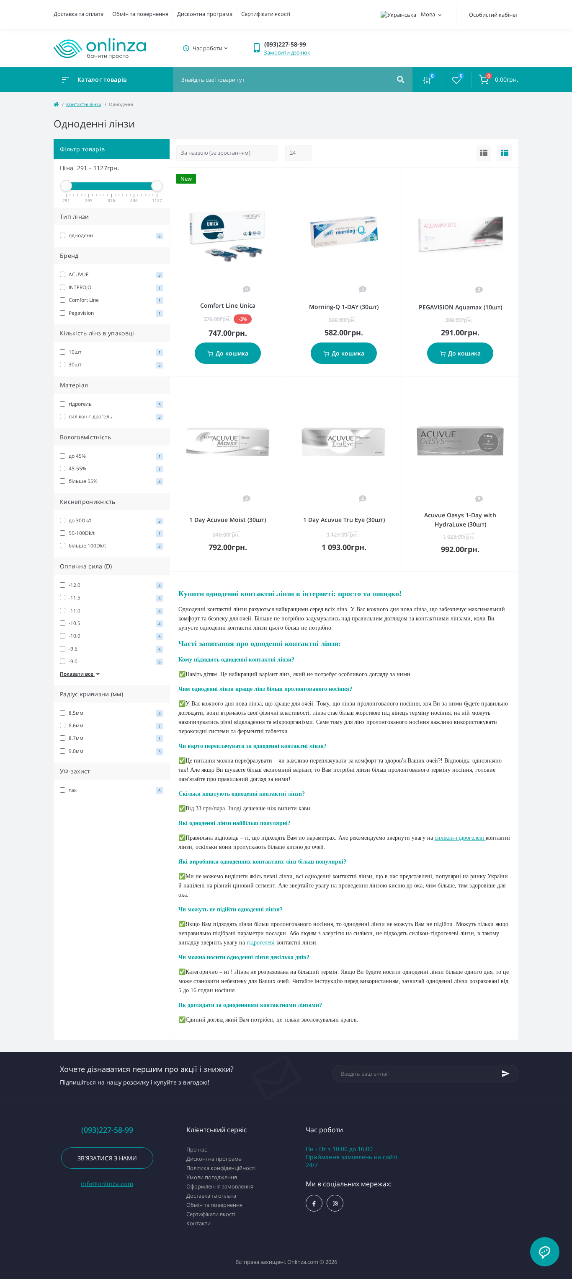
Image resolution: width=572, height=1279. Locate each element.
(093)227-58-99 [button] (107, 1130)
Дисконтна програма (204, 14)
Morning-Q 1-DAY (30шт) (344, 307)
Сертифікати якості (265, 14)
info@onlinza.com (107, 1184)
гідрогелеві (261, 942)
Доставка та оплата (78, 14)
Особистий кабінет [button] (493, 14)
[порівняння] (270, 178)
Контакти (198, 1223)
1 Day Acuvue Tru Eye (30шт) (344, 520)
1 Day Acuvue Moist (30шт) (227, 520)
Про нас (196, 1149)
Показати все (77, 673)
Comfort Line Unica (227, 305)
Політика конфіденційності (220, 1168)
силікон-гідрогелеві (460, 838)
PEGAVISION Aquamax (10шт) (460, 307)
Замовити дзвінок (287, 52)
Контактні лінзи (83, 104)
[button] (207, 48)
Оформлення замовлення (219, 1186)
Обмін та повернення (140, 14)
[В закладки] (282, 178)
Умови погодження (211, 1177)
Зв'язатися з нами (107, 1158)
